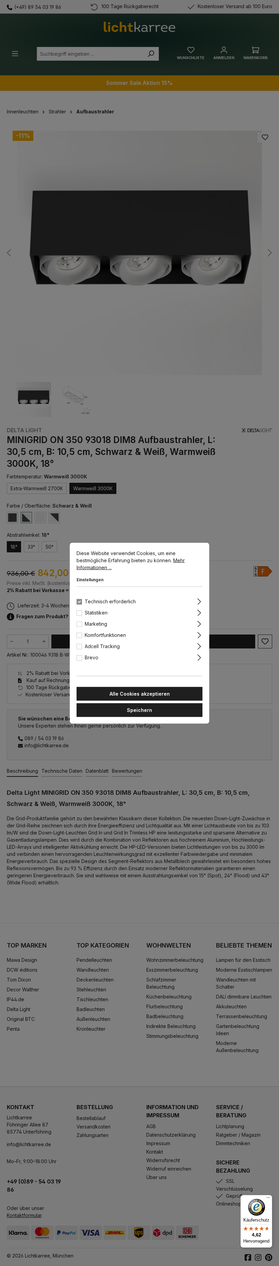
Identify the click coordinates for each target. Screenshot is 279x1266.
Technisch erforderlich (110, 601)
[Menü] (268, 1199)
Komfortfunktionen (105, 635)
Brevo (91, 657)
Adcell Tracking (102, 646)
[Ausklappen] (199, 600)
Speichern (139, 710)
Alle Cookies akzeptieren (140, 693)
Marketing (96, 623)
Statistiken (96, 612)
